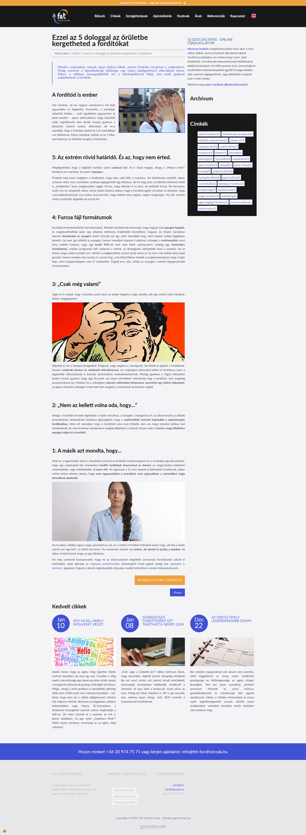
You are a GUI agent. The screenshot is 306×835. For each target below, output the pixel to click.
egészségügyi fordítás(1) (213, 202)
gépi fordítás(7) (208, 165)
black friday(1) (243, 165)
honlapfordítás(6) (209, 177)
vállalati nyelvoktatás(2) (213, 140)
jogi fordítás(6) (231, 177)
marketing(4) (229, 196)
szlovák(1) (226, 165)
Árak (198, 16)
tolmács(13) (237, 140)
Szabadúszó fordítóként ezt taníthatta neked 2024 (163, 621)
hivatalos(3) (206, 152)
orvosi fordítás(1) (240, 202)
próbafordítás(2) (222, 171)
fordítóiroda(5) (227, 189)
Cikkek (115, 16)
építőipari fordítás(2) (231, 183)
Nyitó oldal (61, 53)
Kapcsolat (237, 16)
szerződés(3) (222, 158)
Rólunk (100, 16)
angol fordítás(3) (209, 196)
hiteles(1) (220, 152)
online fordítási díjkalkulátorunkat (225, 84)
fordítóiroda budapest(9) (237, 134)
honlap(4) (204, 171)
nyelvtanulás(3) (208, 146)
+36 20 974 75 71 (122, 751)
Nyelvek (183, 16)
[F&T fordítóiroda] (61, 15)
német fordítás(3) (209, 134)
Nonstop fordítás (198, 48)
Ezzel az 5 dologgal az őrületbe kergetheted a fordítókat (117, 53)
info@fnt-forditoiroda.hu (204, 751)
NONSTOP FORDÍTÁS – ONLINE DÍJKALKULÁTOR (151, 3)
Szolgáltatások (137, 16)
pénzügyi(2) (205, 158)
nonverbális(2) (207, 183)
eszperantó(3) (241, 158)
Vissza (177, 592)
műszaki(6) (235, 152)
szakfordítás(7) (229, 146)
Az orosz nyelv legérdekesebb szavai (231, 619)
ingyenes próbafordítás (105, 563)
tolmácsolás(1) (207, 208)
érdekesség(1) (207, 189)
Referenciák (216, 16)
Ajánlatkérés (162, 16)
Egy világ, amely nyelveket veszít (88, 622)
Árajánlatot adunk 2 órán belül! (159, 580)
